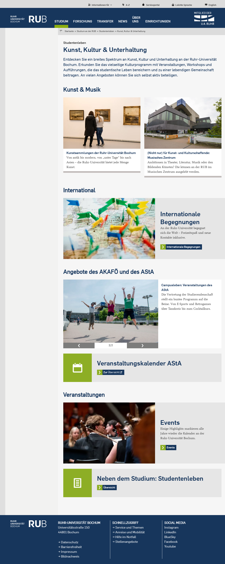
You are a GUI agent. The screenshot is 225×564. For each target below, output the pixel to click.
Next (142, 345)
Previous (79, 345)
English (212, 5)
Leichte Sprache (183, 5)
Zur (142, 368)
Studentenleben (106, 31)
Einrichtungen (158, 21)
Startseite (69, 31)
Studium (61, 21)
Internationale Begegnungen (183, 247)
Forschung (82, 21)
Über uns (136, 20)
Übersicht (142, 483)
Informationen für (100, 5)
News (122, 21)
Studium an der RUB (86, 31)
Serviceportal (153, 5)
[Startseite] (29, 18)
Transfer (105, 21)
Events (171, 447)
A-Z (128, 5)
